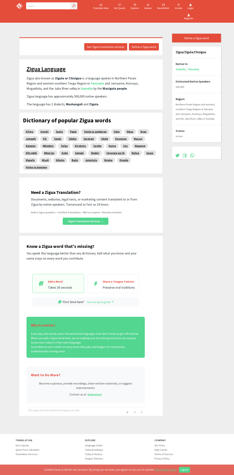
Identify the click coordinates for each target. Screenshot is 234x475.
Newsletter (163, 8)
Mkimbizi (48, 146)
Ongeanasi (94, 394)
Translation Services (27, 454)
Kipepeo (31, 146)
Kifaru (29, 131)
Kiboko (60, 160)
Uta (125, 146)
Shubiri (95, 153)
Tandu (57, 138)
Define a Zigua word (144, 47)
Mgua (130, 131)
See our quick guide (98, 302)
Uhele (104, 138)
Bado (75, 160)
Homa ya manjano (36, 167)
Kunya (112, 146)
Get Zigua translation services (105, 47)
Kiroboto (80, 146)
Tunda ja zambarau (95, 131)
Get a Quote (22, 445)
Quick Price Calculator (27, 449)
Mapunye (140, 146)
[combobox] (51, 5)
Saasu (149, 153)
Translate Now (101, 8)
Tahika (72, 138)
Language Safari (94, 445)
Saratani (89, 138)
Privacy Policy (162, 458)
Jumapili (31, 138)
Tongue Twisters (94, 458)
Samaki (79, 153)
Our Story (159, 445)
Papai (73, 131)
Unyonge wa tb (115, 153)
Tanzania (97, 83)
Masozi (138, 138)
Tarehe (97, 146)
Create (178, 8)
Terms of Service (163, 454)
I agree (184, 469)
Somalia (87, 88)
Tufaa (64, 146)
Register (188, 18)
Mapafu (30, 160)
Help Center (160, 449)
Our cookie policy (166, 469)
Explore (135, 8)
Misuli (45, 160)
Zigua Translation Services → (85, 221)
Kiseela (124, 160)
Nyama (108, 160)
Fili (45, 138)
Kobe (65, 153)
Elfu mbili (31, 153)
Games (148, 8)
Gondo (44, 131)
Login (190, 8)
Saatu (59, 131)
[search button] (73, 5)
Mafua (135, 153)
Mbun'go (49, 153)
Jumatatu (91, 160)
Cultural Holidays (94, 449)
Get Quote (119, 8)
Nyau (143, 131)
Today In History (93, 454)
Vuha (117, 131)
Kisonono (121, 138)
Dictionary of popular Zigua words (67, 120)
